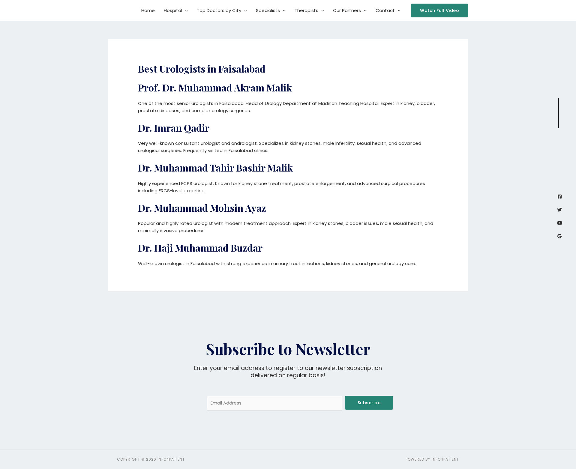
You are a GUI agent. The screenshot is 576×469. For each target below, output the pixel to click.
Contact (385, 10)
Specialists (268, 10)
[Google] (559, 236)
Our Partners (347, 10)
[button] (185, 10)
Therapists (306, 10)
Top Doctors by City (219, 10)
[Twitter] (559, 210)
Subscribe (369, 403)
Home (148, 10)
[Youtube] (559, 223)
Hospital (173, 10)
